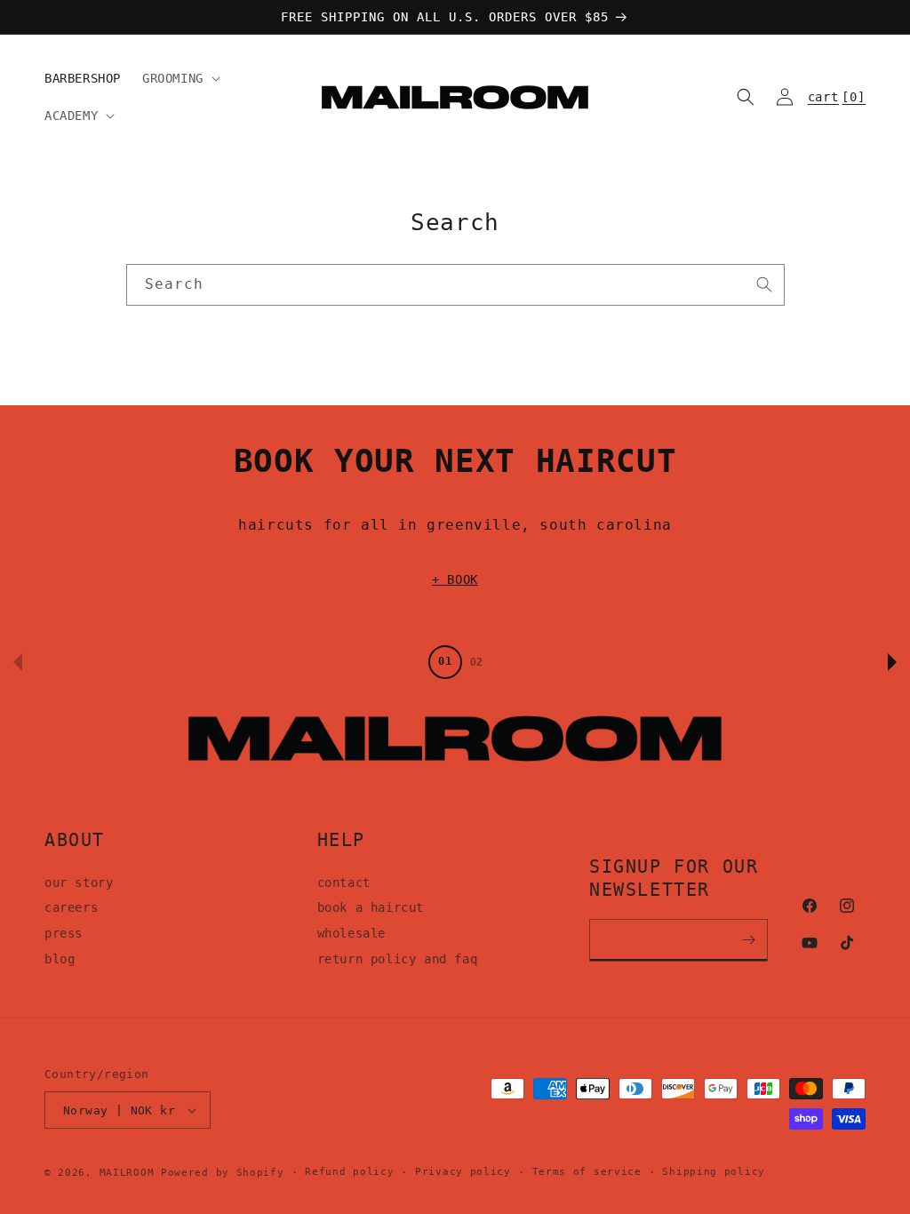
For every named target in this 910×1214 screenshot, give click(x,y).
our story (78, 882)
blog (59, 959)
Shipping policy (713, 1172)
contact (344, 882)
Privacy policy (463, 1172)
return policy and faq (397, 959)
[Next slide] (892, 662)
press (63, 933)
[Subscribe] (748, 940)
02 (476, 662)
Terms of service (587, 1172)
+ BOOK (455, 579)
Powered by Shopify (222, 1172)
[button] (180, 78)
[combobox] (455, 285)
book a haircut (370, 907)
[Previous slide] (18, 662)
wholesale (351, 933)
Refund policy (349, 1172)
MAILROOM (127, 1172)
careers (71, 907)
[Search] (764, 284)
